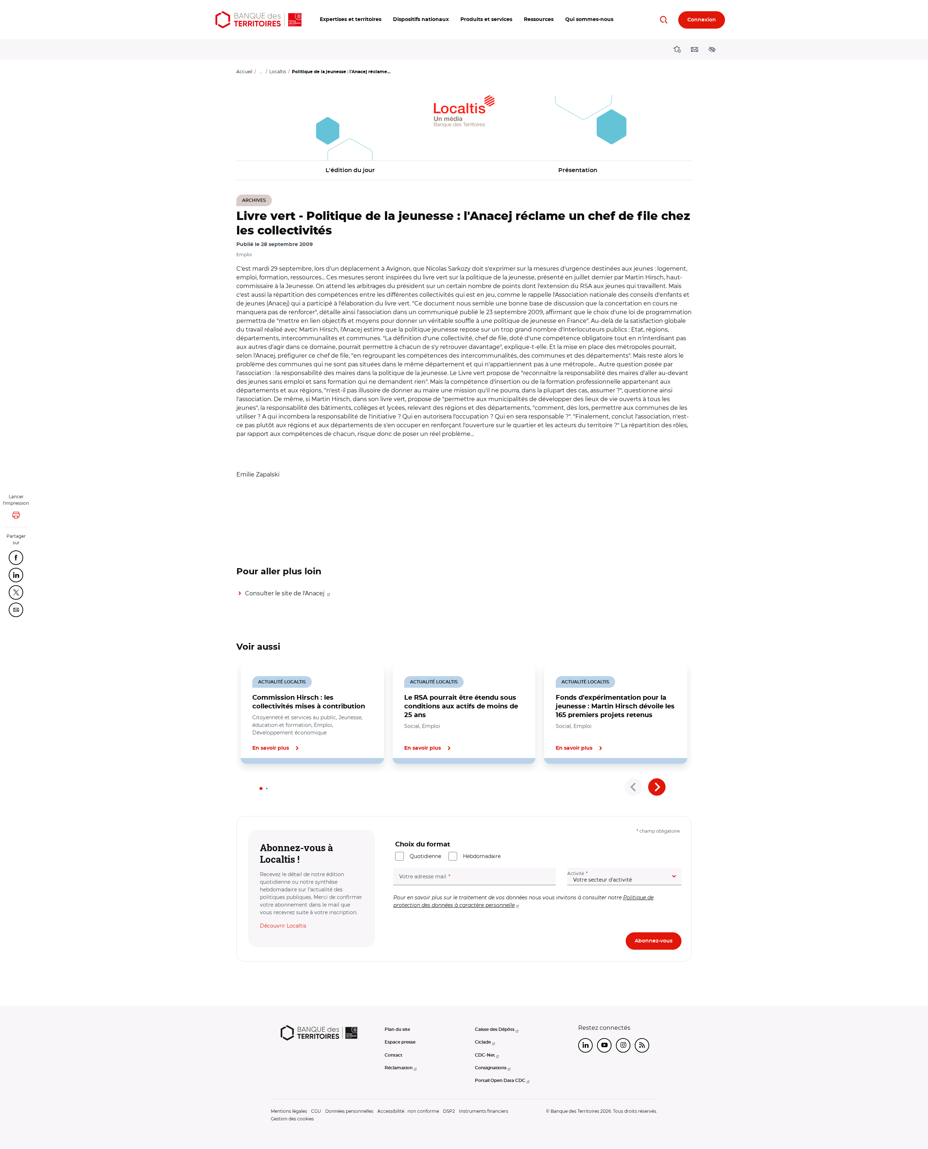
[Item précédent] (633, 787)
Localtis (277, 71)
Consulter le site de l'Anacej (285, 593)
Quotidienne (425, 856)
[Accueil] (258, 19)
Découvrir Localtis (283, 926)
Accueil (244, 71)
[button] (350, 19)
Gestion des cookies (292, 1118)
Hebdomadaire (482, 856)
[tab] (261, 788)
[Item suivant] (657, 787)
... (260, 71)
